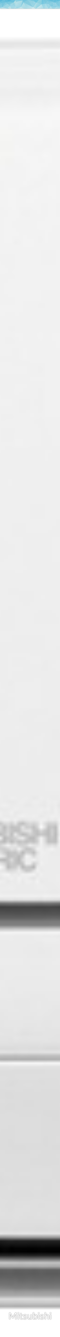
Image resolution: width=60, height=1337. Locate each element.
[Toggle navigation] (54, 4)
